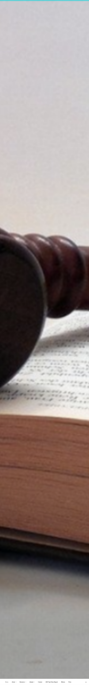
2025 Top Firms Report (52, 682)
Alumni (31, 682)
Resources (22, 682)
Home (6, 682)
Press (69, 682)
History (63, 682)
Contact (40, 682)
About (13, 682)
